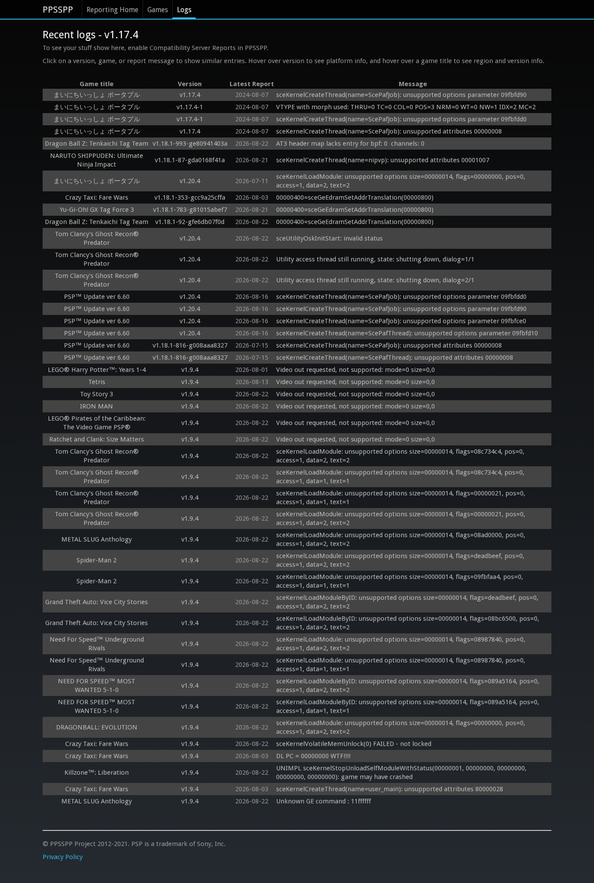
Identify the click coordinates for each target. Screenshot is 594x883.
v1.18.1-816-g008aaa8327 (190, 345)
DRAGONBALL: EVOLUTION (96, 727)
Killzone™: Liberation (96, 772)
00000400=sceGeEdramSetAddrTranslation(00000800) (355, 197)
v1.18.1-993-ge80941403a (190, 143)
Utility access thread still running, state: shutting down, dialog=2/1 (375, 280)
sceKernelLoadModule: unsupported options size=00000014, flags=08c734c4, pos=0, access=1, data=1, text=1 (401, 476)
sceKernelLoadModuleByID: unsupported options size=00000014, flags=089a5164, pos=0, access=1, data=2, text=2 (408, 685)
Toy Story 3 (96, 394)
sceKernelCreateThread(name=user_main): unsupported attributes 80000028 (389, 789)
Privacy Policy (63, 857)
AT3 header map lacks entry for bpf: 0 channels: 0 (350, 143)
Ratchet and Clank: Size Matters (96, 439)
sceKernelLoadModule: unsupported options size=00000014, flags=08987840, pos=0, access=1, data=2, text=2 (401, 643)
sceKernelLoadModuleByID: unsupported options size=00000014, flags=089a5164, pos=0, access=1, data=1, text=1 (408, 706)
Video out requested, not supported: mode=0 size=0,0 (355, 370)
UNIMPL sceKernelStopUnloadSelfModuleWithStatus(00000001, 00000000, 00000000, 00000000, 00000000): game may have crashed (402, 772)
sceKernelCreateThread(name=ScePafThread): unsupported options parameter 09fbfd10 (407, 333)
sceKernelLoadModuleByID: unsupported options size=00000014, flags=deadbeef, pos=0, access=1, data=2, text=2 (408, 602)
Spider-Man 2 (97, 560)
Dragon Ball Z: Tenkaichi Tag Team (96, 143)
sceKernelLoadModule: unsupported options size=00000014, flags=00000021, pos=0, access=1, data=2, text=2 (401, 518)
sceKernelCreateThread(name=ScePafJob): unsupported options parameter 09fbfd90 (401, 95)
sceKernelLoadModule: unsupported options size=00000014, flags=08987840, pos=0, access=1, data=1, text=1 (401, 664)
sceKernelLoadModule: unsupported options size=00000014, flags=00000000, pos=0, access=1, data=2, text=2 (401, 181)
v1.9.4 (189, 370)
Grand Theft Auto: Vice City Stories (96, 602)
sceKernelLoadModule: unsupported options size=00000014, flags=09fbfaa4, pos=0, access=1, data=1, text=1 (400, 581)
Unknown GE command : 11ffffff (324, 801)
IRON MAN (96, 406)
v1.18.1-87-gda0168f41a (190, 160)
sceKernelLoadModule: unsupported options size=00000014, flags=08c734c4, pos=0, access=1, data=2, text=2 (401, 456)
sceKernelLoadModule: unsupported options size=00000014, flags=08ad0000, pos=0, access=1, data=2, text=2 (401, 539)
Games (157, 10)
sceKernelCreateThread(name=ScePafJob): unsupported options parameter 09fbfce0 (401, 321)
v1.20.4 (190, 181)
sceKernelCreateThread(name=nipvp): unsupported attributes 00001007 (382, 160)
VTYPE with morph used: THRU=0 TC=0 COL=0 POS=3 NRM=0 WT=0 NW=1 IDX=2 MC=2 (406, 107)
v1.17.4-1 (190, 107)
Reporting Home (112, 10)
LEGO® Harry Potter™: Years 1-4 (97, 370)
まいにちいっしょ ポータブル (96, 95)
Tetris (96, 382)
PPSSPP (58, 9)
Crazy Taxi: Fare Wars (96, 197)
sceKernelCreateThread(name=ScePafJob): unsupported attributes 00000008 (389, 131)
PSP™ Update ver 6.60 (97, 297)
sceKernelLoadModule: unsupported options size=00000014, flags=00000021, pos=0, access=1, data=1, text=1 (401, 497)
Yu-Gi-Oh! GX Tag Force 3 (97, 210)
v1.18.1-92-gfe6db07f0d (189, 222)
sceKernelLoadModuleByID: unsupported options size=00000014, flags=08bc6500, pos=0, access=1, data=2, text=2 (408, 623)
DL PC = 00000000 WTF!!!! (313, 756)
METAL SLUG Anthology (96, 539)
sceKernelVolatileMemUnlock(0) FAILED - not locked (353, 744)
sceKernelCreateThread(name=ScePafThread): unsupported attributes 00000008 (394, 357)
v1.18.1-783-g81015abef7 (190, 210)
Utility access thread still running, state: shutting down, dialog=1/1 (375, 259)
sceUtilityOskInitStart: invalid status (329, 238)
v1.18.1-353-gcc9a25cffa (189, 197)
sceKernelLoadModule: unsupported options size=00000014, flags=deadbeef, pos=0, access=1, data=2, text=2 (401, 560)
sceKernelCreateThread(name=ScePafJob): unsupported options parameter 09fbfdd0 (401, 119)
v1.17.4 (190, 95)
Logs (184, 10)
